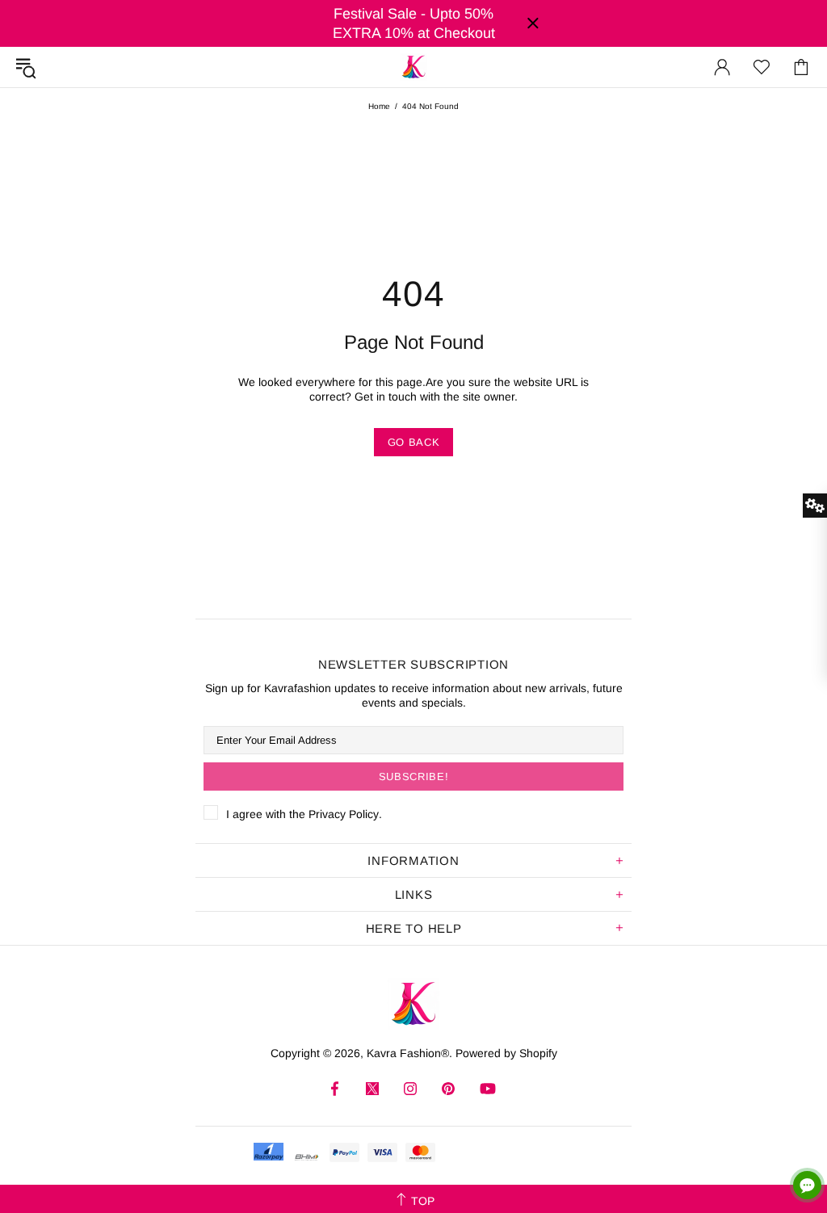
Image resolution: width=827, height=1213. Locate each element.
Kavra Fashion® (413, 67)
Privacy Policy (344, 814)
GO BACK (414, 442)
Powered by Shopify (506, 1053)
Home (379, 106)
